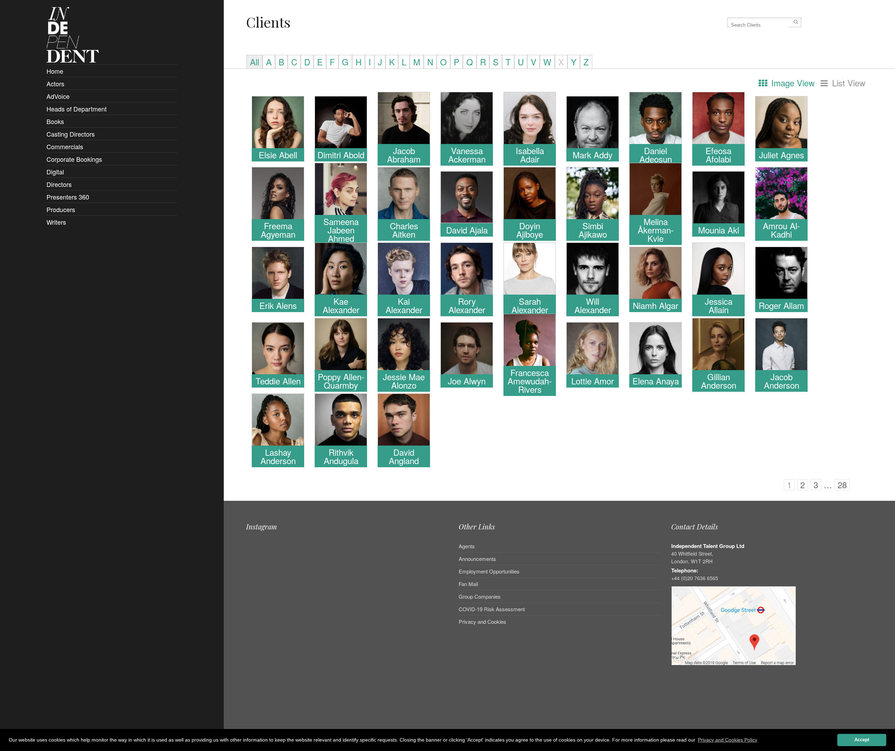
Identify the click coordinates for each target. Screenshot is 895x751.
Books (55, 121)
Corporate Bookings (74, 159)
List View (847, 83)
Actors (55, 83)
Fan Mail (468, 583)
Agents (467, 546)
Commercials (64, 146)
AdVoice (58, 96)
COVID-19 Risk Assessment (492, 609)
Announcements (477, 558)
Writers (56, 221)
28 (842, 484)
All (254, 62)
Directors (59, 184)
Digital (55, 171)
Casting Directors (70, 133)
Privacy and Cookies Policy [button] (727, 740)
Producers (60, 209)
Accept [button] (861, 739)
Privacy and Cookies (482, 621)
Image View (792, 83)
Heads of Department (76, 108)
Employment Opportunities (489, 571)
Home (54, 70)
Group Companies (480, 596)
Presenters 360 (67, 196)
